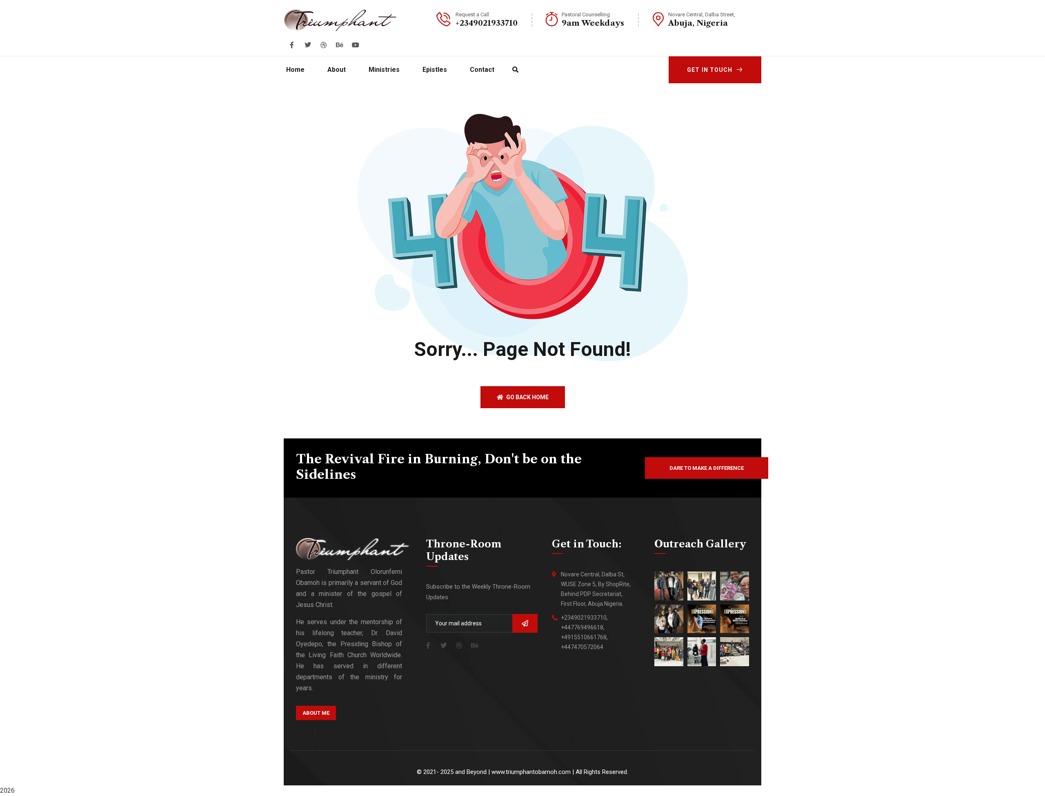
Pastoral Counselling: (586, 14)
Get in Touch (709, 70)
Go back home (527, 397)
